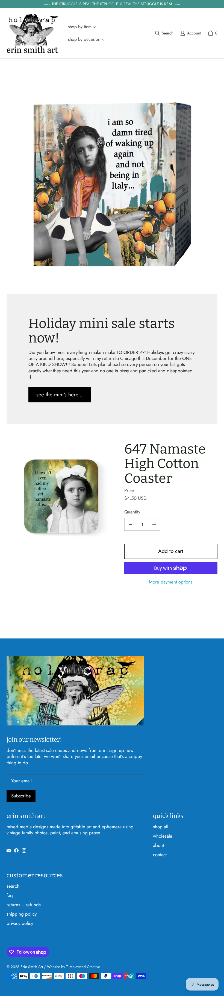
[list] (61, 496)
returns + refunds (24, 904)
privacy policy (20, 923)
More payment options (171, 582)
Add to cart (170, 551)
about (158, 845)
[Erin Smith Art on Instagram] (24, 850)
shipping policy (22, 914)
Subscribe (21, 795)
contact (160, 854)
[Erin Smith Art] (32, 33)
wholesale (162, 836)
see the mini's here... (59, 394)
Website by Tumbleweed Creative (73, 966)
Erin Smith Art (31, 966)
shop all (160, 826)
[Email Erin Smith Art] (9, 850)
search (13, 886)
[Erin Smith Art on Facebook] (16, 850)
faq (10, 895)
